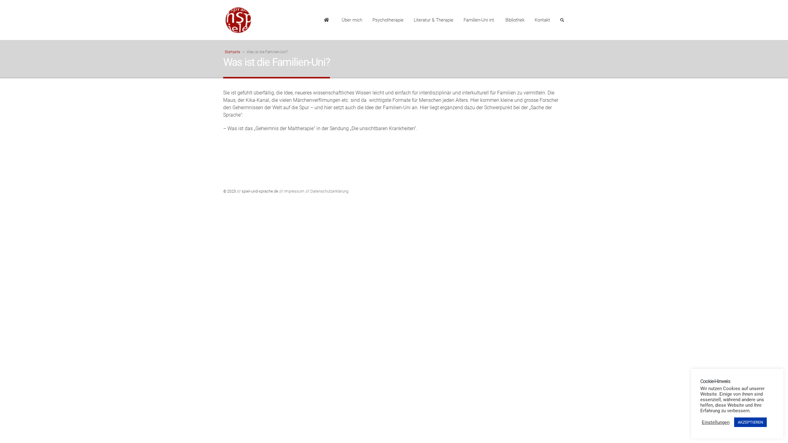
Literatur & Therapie (433, 20)
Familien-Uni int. (479, 20)
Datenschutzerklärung (329, 191)
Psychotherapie (388, 20)
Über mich (352, 20)
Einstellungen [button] (716, 422)
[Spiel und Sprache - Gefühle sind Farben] (238, 20)
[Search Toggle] (562, 20)
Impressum (294, 191)
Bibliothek (515, 20)
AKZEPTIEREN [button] (750, 422)
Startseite (232, 52)
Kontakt (542, 20)
